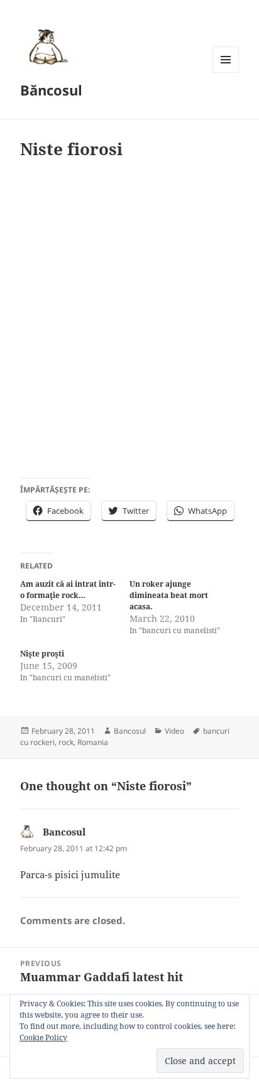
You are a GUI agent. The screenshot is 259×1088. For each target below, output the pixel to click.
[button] (46, 46)
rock (66, 742)
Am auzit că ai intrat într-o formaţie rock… (68, 590)
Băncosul (51, 89)
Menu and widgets (226, 72)
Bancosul (130, 731)
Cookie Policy (43, 1037)
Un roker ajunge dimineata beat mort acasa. (169, 595)
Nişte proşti (42, 653)
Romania (92, 742)
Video (174, 731)
